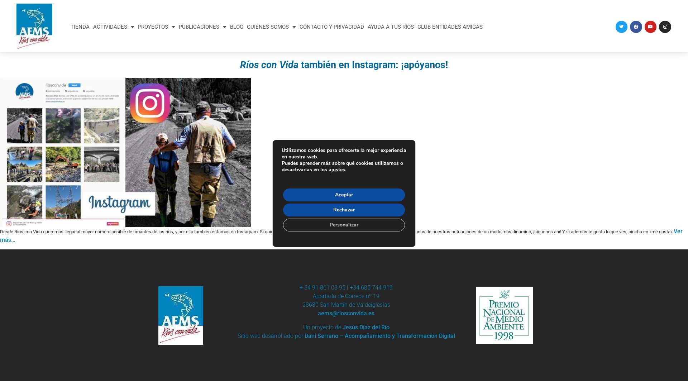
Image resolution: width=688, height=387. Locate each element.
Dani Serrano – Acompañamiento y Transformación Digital (380, 336)
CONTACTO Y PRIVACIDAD (332, 27)
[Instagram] (665, 27)
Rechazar (344, 209)
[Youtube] (651, 27)
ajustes (337, 170)
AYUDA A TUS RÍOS (391, 27)
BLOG (236, 27)
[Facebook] (636, 27)
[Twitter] (622, 27)
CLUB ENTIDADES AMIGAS (450, 27)
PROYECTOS (153, 27)
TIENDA (80, 27)
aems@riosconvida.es (346, 313)
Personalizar (344, 224)
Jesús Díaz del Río (366, 327)
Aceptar (344, 194)
